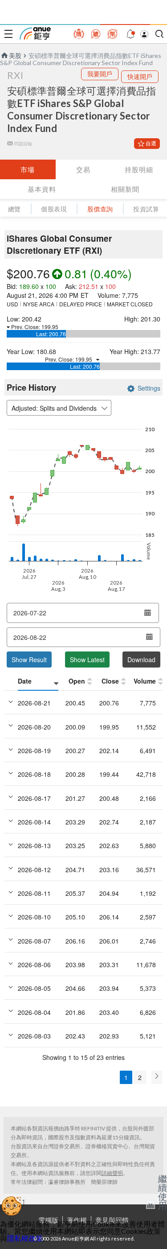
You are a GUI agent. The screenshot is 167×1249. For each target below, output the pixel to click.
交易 (83, 169)
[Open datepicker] (148, 612)
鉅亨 (35, 33)
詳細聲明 (112, 1173)
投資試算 (146, 209)
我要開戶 (99, 74)
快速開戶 (139, 76)
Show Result (29, 659)
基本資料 (42, 189)
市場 (27, 169)
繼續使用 (162, 1191)
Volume (145, 680)
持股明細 (139, 169)
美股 (15, 55)
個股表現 (54, 209)
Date (25, 680)
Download (141, 659)
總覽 (14, 209)
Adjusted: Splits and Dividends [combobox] (54, 408)
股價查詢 (100, 209)
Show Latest (87, 659)
